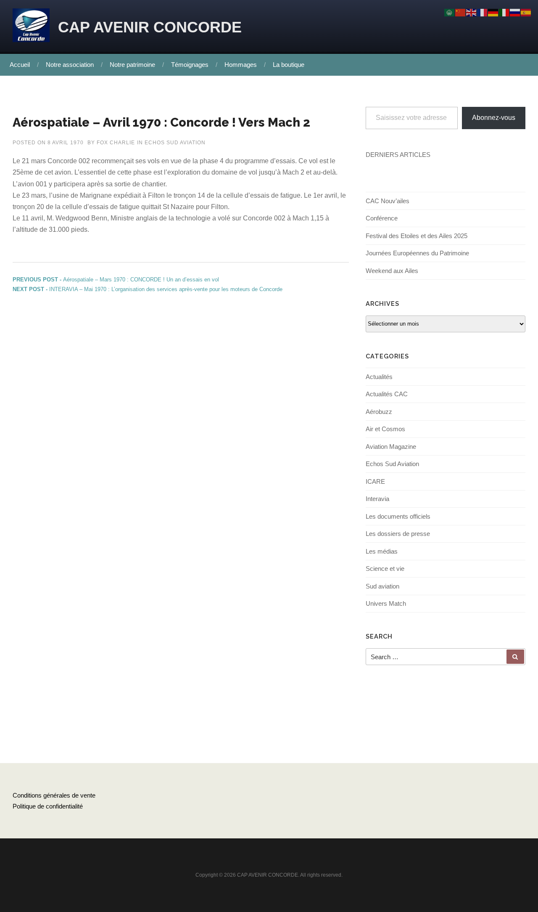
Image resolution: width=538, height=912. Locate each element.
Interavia (377, 498)
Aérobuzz (379, 411)
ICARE (375, 481)
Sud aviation (382, 586)
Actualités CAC (387, 394)
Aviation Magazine (391, 446)
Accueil (20, 64)
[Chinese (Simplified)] (460, 12)
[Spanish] (526, 12)
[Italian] (504, 12)
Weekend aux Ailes (392, 270)
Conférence (382, 218)
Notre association (70, 64)
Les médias (382, 551)
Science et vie (385, 568)
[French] (482, 12)
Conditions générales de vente (54, 795)
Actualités (379, 376)
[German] (493, 12)
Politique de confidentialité (48, 806)
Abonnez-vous (493, 117)
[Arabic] (449, 12)
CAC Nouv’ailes (387, 200)
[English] (471, 12)
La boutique (288, 64)
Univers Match (386, 603)
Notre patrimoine (132, 64)
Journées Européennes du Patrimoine (417, 253)
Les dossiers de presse (398, 533)
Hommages (240, 64)
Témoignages (189, 64)
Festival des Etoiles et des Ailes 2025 (416, 235)
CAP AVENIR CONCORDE (150, 27)
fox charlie (116, 143)
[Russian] (515, 12)
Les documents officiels (398, 516)
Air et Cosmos (385, 428)
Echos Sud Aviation (175, 143)
